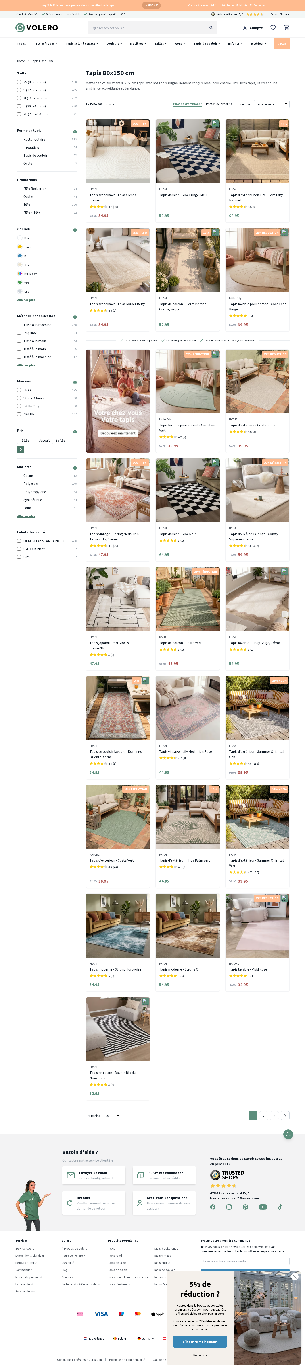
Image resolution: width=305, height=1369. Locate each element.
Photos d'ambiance (187, 104)
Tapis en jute (162, 1263)
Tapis (21, 43)
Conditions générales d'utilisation (79, 1360)
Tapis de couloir (205, 43)
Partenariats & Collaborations (81, 1284)
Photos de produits (219, 104)
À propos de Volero (75, 1248)
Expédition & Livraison (30, 1256)
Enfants (234, 43)
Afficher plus (26, 300)
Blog (65, 1270)
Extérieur (257, 43)
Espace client (24, 1284)
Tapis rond (115, 1256)
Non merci (200, 1355)
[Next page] (285, 1115)
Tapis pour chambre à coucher (128, 1277)
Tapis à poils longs (166, 1248)
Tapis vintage (162, 1256)
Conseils (67, 1277)
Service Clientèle (280, 14)
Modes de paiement (28, 1277)
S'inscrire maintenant (200, 1341)
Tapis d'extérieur (119, 1284)
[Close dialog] (295, 1277)
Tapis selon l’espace (80, 43)
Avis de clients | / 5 (230, 1193)
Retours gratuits (26, 1263)
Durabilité (68, 1263)
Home (21, 61)
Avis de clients (25, 1291)
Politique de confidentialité (127, 1360)
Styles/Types (45, 43)
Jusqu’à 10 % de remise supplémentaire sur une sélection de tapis (77, 5)
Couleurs (112, 43)
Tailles (159, 43)
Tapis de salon (117, 1270)
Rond (179, 43)
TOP (288, 1135)
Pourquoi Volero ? (73, 1256)
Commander (23, 1270)
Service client (24, 1248)
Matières (136, 43)
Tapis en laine (117, 1263)
